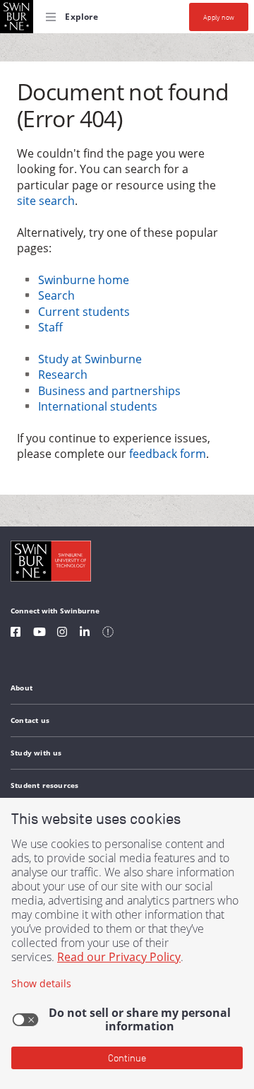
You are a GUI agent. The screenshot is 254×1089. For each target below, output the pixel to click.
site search (46, 200)
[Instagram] (62, 633)
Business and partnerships (109, 391)
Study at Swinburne (90, 359)
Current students (84, 311)
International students (97, 406)
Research (62, 374)
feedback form (167, 453)
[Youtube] (39, 633)
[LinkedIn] (85, 633)
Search (56, 295)
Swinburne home (83, 280)
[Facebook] (15, 633)
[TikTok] (108, 633)
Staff (50, 327)
